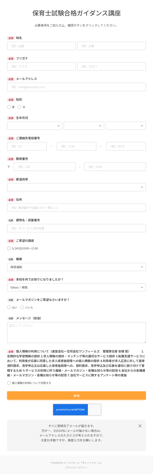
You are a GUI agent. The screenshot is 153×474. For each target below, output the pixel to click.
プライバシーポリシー (76, 467)
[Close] (140, 426)
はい (14, 307)
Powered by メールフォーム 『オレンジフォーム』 (76, 462)
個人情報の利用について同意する (31, 383)
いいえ (29, 307)
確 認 (76, 395)
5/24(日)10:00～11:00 (25, 248)
